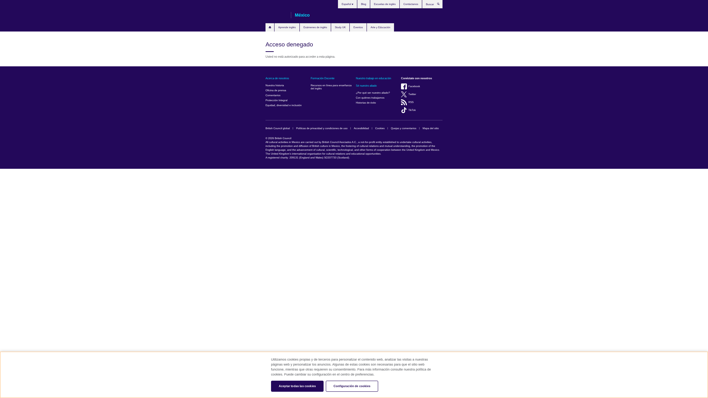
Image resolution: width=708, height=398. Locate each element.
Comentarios (273, 95)
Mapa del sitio (431, 128)
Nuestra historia (275, 85)
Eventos (358, 27)
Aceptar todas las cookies (297, 386)
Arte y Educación (380, 27)
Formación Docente (322, 78)
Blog (363, 4)
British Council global (278, 128)
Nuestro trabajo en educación (373, 78)
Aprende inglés (287, 27)
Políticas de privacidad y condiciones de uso (322, 128)
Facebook (414, 86)
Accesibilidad (361, 128)
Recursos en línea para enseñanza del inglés (331, 87)
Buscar (440, 5)
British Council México (276, 15)
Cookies (380, 128)
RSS (411, 102)
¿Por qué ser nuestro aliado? (373, 92)
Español (347, 4)
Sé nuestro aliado (366, 85)
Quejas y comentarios (403, 128)
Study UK (340, 27)
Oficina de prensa (276, 90)
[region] (354, 375)
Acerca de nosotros (277, 78)
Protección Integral (276, 100)
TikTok (412, 110)
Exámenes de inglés (315, 27)
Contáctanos (410, 4)
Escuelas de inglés (385, 4)
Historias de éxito (366, 102)
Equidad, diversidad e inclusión (284, 105)
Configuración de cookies (352, 386)
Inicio (270, 27)
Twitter (412, 94)
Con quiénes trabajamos (370, 97)
